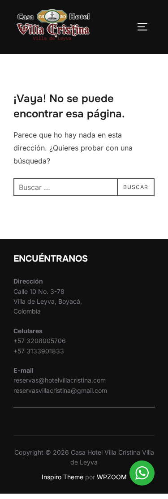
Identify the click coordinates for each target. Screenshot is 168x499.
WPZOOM (112, 477)
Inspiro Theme (62, 477)
